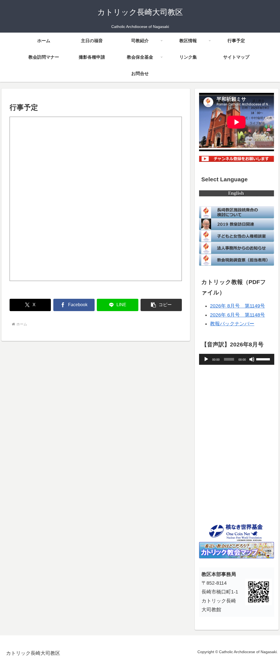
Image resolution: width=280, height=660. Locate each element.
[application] (236, 359)
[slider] (264, 359)
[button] (161, 305)
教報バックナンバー (232, 323)
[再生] (206, 359)
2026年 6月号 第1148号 (237, 315)
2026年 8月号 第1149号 (237, 306)
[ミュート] (252, 359)
